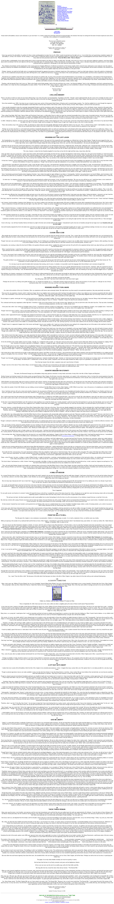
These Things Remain (63, 20)
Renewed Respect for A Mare (64, 11)
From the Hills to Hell (62, 15)
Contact (46, 902)
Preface (59, 6)
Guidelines (62, 902)
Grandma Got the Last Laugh (64, 8)
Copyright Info (52, 902)
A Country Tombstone (62, 16)
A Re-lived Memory (62, 7)
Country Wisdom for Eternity (64, 12)
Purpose (67, 902)
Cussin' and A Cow (62, 10)
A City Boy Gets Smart (63, 18)
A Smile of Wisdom (62, 14)
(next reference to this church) (68, 435)
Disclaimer (58, 902)
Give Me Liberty (61, 19)
